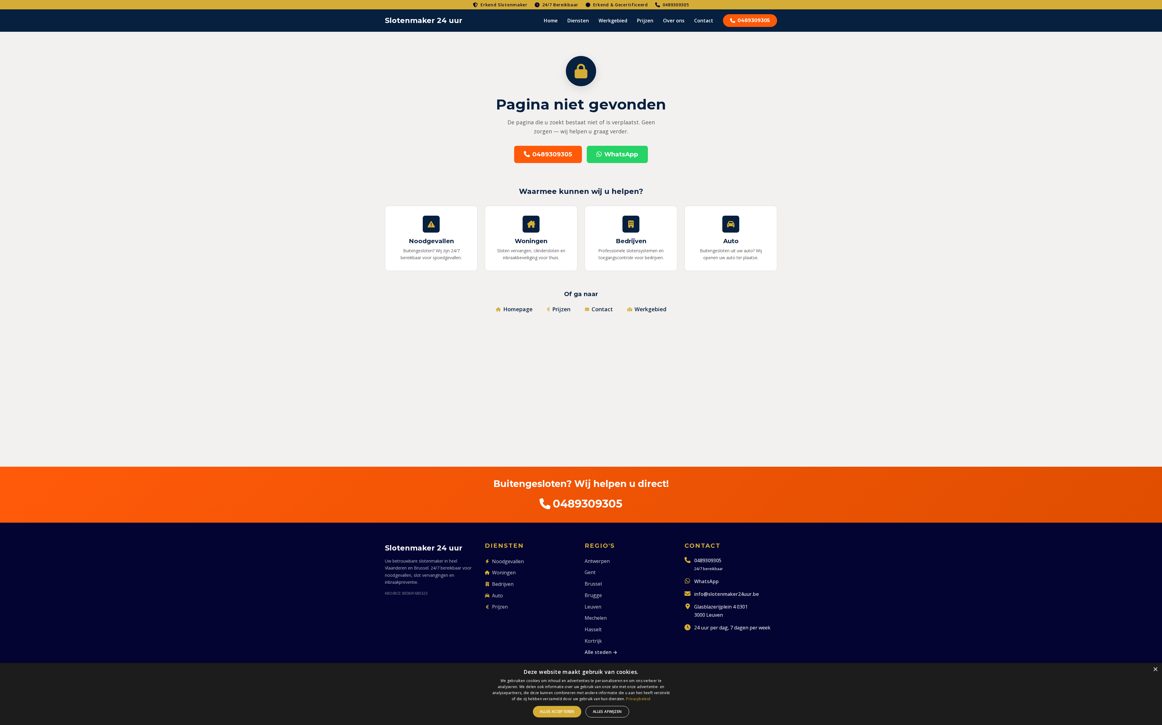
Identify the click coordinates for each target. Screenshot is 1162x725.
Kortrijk (593, 641)
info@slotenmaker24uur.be (726, 594)
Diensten (578, 20)
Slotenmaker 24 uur (423, 20)
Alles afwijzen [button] (607, 711)
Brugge (593, 595)
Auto (497, 595)
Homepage (518, 309)
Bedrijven (503, 584)
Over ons (673, 20)
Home (551, 20)
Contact (703, 20)
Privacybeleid (638, 698)
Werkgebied (613, 20)
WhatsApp (621, 154)
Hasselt (593, 629)
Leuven (593, 606)
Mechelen (596, 618)
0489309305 (676, 5)
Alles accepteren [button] (557, 711)
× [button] (1155, 669)
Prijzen (645, 20)
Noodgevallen (508, 561)
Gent (590, 572)
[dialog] (581, 694)
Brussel (593, 583)
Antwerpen (597, 561)
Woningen (504, 572)
